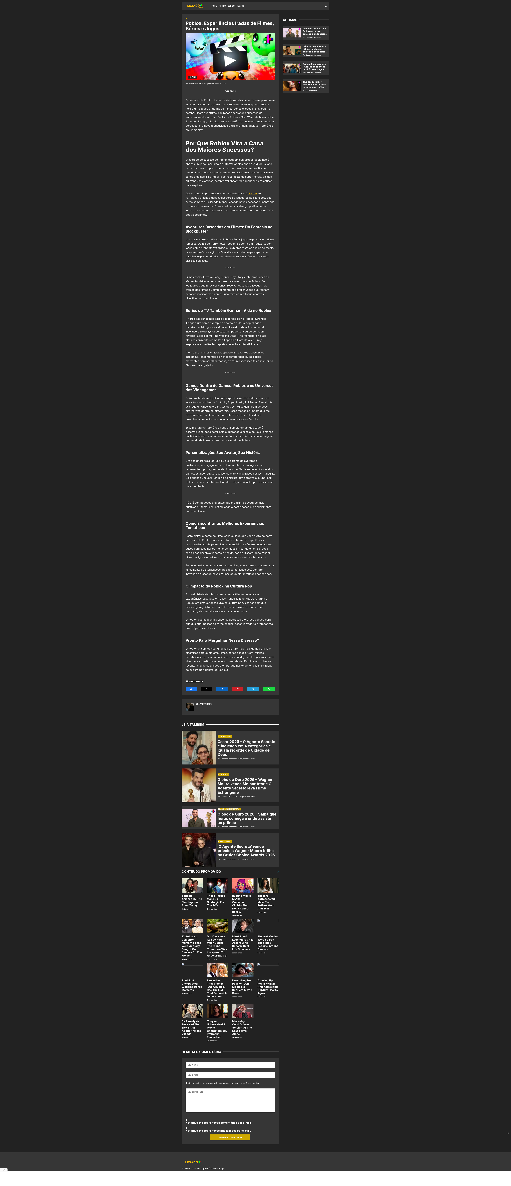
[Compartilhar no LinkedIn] (222, 689)
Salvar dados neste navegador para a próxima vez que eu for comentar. (223, 1083)
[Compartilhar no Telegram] (253, 689)
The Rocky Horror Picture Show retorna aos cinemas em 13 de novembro (314, 86)
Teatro (240, 6)
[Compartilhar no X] (206, 689)
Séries (231, 6)
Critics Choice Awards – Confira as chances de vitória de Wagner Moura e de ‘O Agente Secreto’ (314, 69)
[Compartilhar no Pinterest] (237, 689)
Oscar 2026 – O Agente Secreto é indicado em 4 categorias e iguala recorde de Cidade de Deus (246, 748)
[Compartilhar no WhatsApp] (269, 689)
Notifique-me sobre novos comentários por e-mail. (219, 1122)
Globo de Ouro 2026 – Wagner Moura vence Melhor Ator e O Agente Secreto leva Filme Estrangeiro (245, 786)
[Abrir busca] (325, 6)
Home (214, 6)
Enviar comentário (230, 1137)
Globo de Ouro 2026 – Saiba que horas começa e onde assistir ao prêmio (247, 818)
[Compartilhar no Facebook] (191, 689)
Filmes (222, 6)
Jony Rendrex (204, 704)
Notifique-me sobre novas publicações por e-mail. (218, 1130)
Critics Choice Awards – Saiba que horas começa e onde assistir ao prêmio (315, 50)
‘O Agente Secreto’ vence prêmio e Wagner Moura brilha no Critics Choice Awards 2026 (246, 850)
